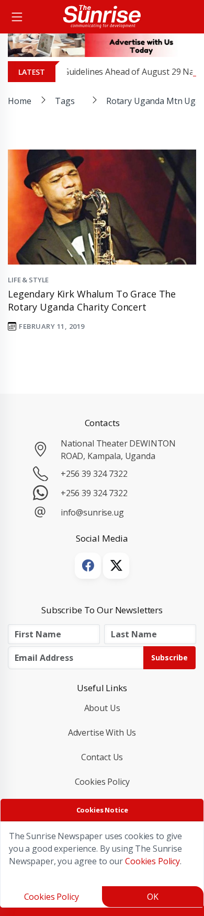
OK (152, 896)
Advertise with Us (102, 732)
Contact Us (102, 757)
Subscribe (169, 657)
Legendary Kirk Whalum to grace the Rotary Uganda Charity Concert (92, 300)
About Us (102, 708)
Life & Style (28, 279)
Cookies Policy (102, 781)
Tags (64, 101)
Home (19, 101)
